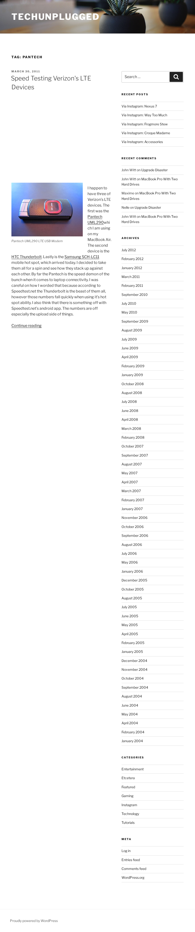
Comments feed (134, 869)
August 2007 (132, 464)
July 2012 (129, 250)
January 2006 (132, 571)
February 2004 (133, 732)
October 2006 (133, 527)
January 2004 (132, 741)
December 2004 (134, 661)
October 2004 (133, 678)
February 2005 (133, 643)
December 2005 (134, 580)
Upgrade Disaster (154, 170)
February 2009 (133, 366)
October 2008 (133, 384)
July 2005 (129, 607)
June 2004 (130, 705)
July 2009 (129, 339)
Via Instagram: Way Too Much (144, 115)
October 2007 (132, 446)
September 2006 (135, 535)
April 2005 (130, 634)
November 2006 (134, 518)
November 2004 (134, 669)
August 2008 (132, 393)
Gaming (127, 796)
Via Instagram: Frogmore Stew (145, 124)
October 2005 (133, 589)
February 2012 (132, 259)
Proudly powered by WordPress (34, 921)
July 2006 (129, 553)
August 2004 (132, 696)
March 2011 (131, 277)
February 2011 (132, 285)
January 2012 (132, 268)
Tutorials (128, 822)
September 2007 (135, 455)
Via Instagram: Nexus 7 (139, 106)
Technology (130, 814)
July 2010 (129, 303)
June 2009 (130, 348)
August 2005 (132, 598)
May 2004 (130, 714)
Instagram (129, 805)
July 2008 (129, 401)
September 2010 (135, 295)
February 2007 (133, 500)
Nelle (125, 207)
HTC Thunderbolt (26, 257)
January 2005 (132, 652)
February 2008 (133, 437)
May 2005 (130, 625)
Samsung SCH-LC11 (81, 257)
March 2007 (131, 491)
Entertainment (133, 769)
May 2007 (129, 473)
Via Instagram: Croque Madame (146, 133)
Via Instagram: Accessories (142, 142)
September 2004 (135, 687)
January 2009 (132, 375)
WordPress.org (133, 877)
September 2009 (135, 321)
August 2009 (132, 330)
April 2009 (130, 357)
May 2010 (129, 312)
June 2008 (130, 411)
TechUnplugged (55, 16)
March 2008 (131, 428)
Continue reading (26, 325)
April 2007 (130, 482)
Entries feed (131, 860)
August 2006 (132, 545)
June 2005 (130, 616)
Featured (128, 787)
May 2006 (130, 562)
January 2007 (132, 509)
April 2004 (130, 723)
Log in (126, 851)
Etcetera (128, 778)
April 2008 (130, 419)
